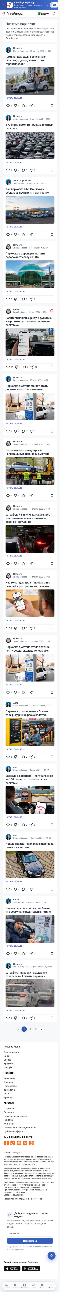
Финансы (8, 1082)
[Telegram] (25, 1143)
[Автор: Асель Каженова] (8, 118)
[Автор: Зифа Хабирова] (8, 247)
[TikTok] (12, 1143)
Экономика (9, 1078)
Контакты (9, 1124)
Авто (15, 703)
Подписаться (30, 1241)
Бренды (8, 1097)
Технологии (9, 1090)
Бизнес (7, 1060)
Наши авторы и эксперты (17, 1116)
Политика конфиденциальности (20, 1127)
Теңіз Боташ (18, 183)
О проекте (9, 1108)
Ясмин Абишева (20, 770)
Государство (10, 1086)
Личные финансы (22, 180)
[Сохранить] (52, 105)
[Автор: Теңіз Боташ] (8, 182)
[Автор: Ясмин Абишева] (8, 769)
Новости (17, 48)
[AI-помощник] (52, 1256)
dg (41, 1199)
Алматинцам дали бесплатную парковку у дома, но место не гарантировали (26, 60)
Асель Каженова (20, 119)
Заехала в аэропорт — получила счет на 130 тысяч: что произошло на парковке (29, 779)
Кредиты (8, 1063)
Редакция (9, 1112)
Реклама (8, 1120)
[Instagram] (19, 1143)
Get (54, 5)
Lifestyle (8, 1067)
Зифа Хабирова (20, 248)
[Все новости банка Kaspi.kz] (51, 310)
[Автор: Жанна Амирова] (8, 50)
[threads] (31, 1143)
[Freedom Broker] (43, 13)
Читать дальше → (15, 97)
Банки (16, 309)
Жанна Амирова (20, 51)
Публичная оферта (13, 1131)
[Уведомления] (54, 14)
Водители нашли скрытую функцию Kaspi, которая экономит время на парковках (29, 321)
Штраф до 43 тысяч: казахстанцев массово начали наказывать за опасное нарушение (28, 518)
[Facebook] (7, 1143)
